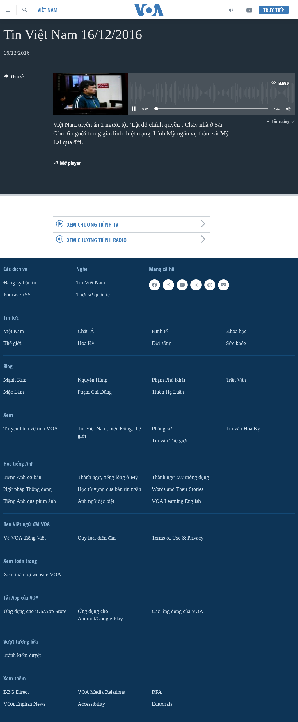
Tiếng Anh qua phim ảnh (29, 501)
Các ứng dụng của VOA (177, 611)
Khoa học (236, 331)
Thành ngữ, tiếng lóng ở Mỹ (108, 477)
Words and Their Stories (177, 489)
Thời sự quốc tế (93, 294)
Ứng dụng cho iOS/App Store (34, 611)
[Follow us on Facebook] (154, 284)
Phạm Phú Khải (168, 380)
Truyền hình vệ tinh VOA (30, 428)
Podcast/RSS (17, 294)
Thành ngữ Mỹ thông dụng (180, 477)
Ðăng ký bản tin (20, 282)
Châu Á (86, 331)
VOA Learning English (176, 501)
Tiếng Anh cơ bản (22, 477)
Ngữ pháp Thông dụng (27, 489)
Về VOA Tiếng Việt (24, 538)
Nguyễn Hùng (92, 380)
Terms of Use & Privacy (177, 538)
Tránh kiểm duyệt (22, 655)
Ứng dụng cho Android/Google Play (100, 615)
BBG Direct (16, 692)
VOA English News (24, 704)
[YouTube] (249, 10)
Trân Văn (236, 380)
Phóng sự (162, 428)
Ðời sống (161, 343)
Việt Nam (48, 10)
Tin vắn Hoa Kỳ (243, 428)
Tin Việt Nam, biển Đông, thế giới (109, 432)
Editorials (162, 704)
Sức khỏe (236, 343)
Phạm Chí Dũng (95, 392)
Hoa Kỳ (86, 343)
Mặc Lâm (13, 392)
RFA (157, 692)
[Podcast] (209, 284)
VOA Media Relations (101, 692)
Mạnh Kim (14, 380)
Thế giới (12, 343)
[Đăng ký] (223, 284)
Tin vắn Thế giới (169, 440)
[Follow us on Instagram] (195, 284)
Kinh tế (160, 331)
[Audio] (231, 10)
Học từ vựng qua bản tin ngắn (109, 489)
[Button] (14, 78)
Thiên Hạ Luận (168, 392)
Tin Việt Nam (90, 282)
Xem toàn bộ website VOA (32, 574)
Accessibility (91, 704)
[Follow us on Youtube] (182, 284)
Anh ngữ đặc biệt (96, 501)
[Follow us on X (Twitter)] (168, 284)
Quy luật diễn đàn (97, 538)
